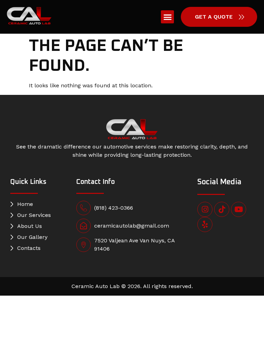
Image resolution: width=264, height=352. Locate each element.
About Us (29, 226)
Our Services (34, 215)
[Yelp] (204, 224)
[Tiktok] (221, 209)
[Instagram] (204, 209)
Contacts (29, 248)
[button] (167, 16)
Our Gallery (32, 237)
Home (25, 204)
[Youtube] (238, 209)
